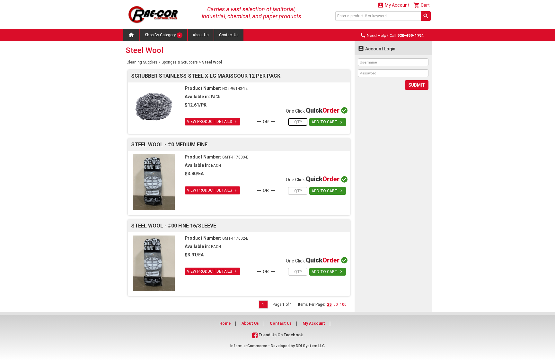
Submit (416, 85)
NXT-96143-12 (235, 88)
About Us (201, 35)
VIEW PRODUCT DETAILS (212, 121)
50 (335, 304)
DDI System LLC (310, 346)
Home (225, 323)
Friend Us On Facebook (280, 334)
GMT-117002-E (235, 238)
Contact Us (229, 35)
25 (329, 304)
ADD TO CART (328, 122)
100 (343, 304)
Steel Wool (212, 62)
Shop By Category (161, 35)
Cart (421, 5)
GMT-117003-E (235, 157)
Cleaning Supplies (142, 62)
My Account (393, 5)
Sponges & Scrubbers (180, 62)
